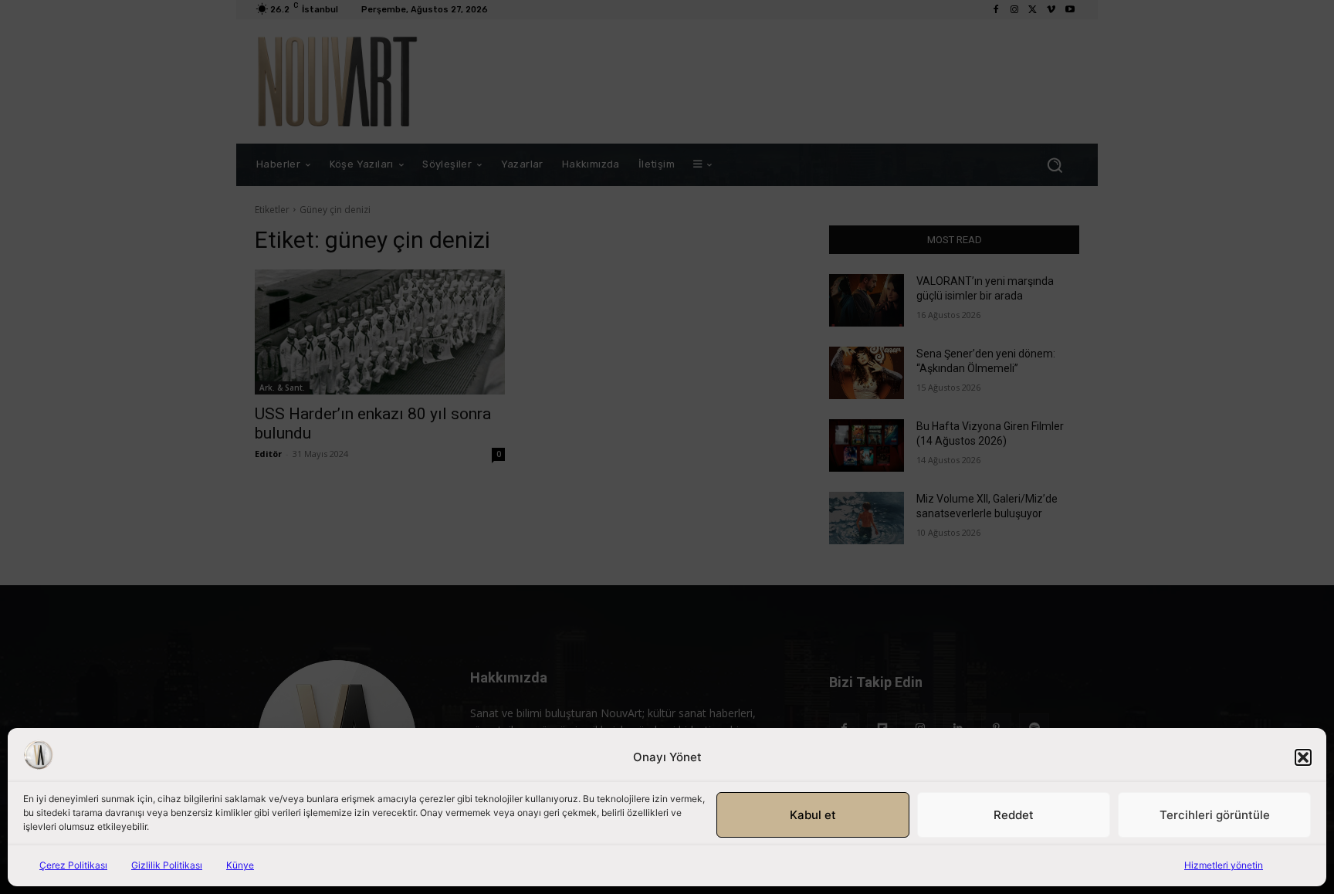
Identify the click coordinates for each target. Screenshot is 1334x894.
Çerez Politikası (73, 865)
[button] (1303, 757)
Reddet (1014, 815)
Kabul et (813, 815)
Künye (240, 865)
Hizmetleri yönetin (1223, 865)
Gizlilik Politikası (166, 865)
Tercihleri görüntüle (1215, 815)
